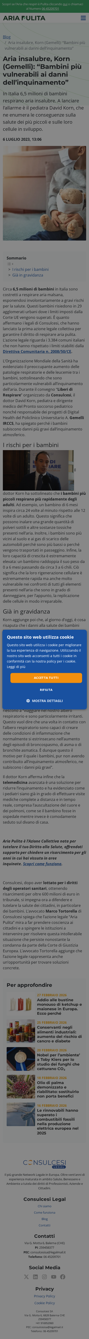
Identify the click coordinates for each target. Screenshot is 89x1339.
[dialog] (44, 669)
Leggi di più (16, 667)
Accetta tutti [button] (46, 678)
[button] (44, 700)
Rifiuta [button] (46, 690)
